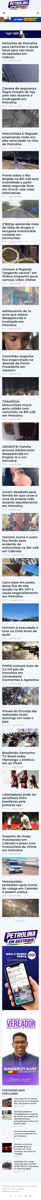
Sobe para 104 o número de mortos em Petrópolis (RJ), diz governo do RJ (26, 1101)
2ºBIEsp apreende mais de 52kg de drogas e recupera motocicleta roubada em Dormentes (20, 231)
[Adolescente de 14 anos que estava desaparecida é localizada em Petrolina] (20, 341)
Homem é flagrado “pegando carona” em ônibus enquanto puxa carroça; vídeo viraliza (20, 274)
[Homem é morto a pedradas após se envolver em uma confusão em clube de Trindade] (7, 1147)
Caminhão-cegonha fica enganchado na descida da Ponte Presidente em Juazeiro (17, 363)
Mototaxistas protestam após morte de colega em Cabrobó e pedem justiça (20, 887)
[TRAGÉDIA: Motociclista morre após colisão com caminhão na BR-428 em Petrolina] (20, 431)
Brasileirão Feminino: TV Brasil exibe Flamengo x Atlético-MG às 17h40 (18, 758)
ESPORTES (6, 767)
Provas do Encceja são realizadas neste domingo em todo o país (19, 716)
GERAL (4, 60)
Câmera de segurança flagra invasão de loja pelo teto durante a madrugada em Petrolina (19, 95)
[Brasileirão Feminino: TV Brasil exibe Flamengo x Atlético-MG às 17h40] (20, 779)
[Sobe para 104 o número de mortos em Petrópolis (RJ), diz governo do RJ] (7, 1102)
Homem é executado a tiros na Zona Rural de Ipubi (20, 631)
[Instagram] (20, 1196)
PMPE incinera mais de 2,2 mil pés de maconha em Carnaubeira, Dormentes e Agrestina (20, 673)
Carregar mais (19, 921)
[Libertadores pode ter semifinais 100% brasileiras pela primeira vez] (20, 821)
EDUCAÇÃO (6, 725)
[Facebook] (11, 1196)
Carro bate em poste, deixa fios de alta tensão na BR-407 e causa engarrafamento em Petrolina (20, 589)
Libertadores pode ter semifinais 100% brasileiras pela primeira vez (19, 800)
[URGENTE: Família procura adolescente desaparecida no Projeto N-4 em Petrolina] (20, 477)
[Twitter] (25, 1196)
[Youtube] (30, 1196)
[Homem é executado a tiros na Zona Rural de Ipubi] (20, 651)
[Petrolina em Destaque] (20, 5)
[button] (3, 13)
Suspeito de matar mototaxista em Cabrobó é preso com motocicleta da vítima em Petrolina (19, 843)
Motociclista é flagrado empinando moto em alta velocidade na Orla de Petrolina (20, 139)
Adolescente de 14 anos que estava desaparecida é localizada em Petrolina (16, 318)
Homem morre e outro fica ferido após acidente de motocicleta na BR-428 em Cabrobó (20, 544)
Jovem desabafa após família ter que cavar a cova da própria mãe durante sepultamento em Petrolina (20, 499)
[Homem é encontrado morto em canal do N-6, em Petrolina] (7, 1135)
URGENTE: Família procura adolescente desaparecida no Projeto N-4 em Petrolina (18, 454)
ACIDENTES (6, 554)
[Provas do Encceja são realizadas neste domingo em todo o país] (20, 737)
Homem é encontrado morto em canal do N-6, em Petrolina (25, 1133)
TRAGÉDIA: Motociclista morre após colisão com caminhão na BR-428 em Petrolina (18, 408)
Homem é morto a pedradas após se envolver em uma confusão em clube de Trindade (25, 1149)
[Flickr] (15, 1196)
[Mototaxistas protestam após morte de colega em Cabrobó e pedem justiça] (20, 908)
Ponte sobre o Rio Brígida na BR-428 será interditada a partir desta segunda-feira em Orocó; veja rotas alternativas (20, 184)
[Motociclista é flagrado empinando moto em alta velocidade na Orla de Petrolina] (20, 160)
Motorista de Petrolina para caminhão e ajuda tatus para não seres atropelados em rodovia (20, 50)
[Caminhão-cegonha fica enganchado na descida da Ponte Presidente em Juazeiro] (20, 386)
